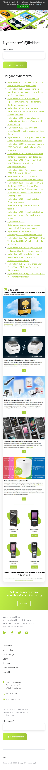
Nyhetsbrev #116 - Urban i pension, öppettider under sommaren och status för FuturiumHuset (25, 91)
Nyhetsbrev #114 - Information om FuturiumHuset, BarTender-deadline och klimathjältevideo (26, 111)
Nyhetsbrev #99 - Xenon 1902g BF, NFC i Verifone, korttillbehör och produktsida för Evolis (26, 241)
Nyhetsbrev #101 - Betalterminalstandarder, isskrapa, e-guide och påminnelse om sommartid (24, 224)
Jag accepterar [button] (23, 6)
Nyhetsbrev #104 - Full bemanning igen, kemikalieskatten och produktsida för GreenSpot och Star (25, 192)
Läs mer (38, 4)
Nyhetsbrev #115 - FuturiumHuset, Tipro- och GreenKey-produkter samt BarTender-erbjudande (24, 101)
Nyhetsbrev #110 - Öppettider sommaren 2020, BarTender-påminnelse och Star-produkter (26, 147)
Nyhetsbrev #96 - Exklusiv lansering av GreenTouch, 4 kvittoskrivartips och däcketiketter (24, 266)
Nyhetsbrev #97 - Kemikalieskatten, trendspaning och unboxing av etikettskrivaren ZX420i (23, 257)
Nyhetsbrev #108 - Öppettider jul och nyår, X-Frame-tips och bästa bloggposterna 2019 (24, 163)
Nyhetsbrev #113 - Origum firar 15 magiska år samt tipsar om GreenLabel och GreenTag (24, 121)
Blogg (5, 658)
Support (6, 663)
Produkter (7, 645)
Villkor (5, 757)
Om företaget (9, 654)
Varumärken (8, 650)
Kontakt (24, 603)
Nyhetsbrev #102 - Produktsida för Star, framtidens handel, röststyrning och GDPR (25, 215)
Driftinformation (10, 667)
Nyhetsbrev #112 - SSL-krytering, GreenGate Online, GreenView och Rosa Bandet (25, 130)
